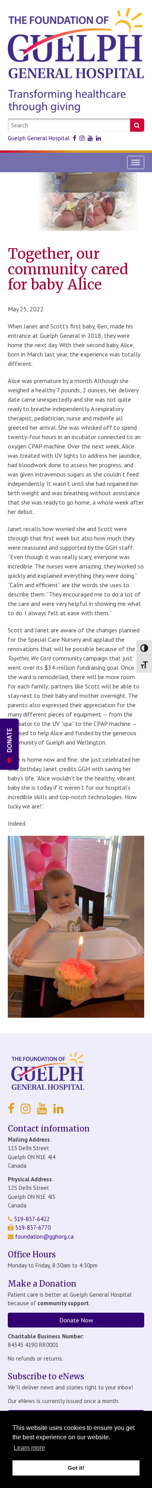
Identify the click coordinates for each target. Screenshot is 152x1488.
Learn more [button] (29, 1447)
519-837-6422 (30, 1219)
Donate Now (76, 1320)
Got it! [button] (76, 1468)
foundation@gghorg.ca (44, 1236)
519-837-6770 (32, 1227)
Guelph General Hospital (39, 138)
